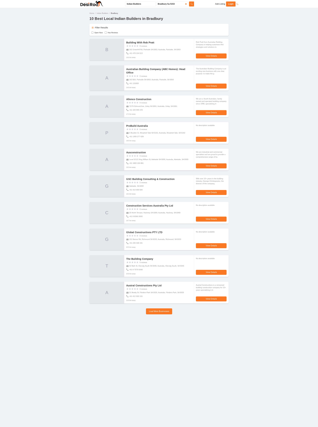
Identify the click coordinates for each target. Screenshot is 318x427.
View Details (211, 56)
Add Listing (220, 4)
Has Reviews (113, 33)
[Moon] (237, 4)
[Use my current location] (186, 4)
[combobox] (140, 3)
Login (231, 4)
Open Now (98, 33)
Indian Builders (102, 13)
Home (91, 13)
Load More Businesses (159, 311)
